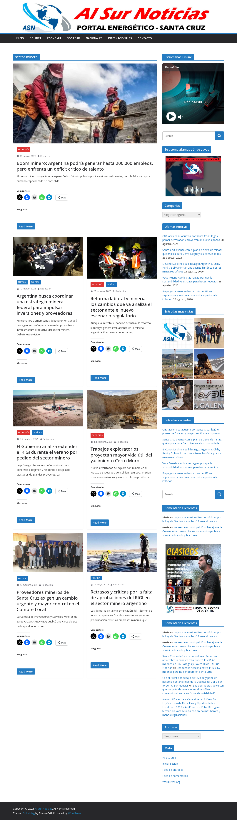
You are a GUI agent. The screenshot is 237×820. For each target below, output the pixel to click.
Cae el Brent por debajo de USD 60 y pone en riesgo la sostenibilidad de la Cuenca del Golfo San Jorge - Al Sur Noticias (192, 681)
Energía (22, 282)
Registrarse (169, 757)
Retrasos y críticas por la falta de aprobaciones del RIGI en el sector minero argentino (122, 597)
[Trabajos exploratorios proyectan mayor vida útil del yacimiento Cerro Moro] (122, 409)
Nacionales (94, 38)
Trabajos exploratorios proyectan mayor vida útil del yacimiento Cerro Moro (121, 454)
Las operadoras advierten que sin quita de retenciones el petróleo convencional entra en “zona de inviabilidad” (193, 689)
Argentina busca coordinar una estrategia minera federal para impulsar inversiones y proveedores (45, 304)
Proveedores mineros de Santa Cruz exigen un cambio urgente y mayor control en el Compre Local (48, 601)
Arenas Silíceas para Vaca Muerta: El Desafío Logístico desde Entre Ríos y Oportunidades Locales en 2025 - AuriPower (189, 703)
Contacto (145, 38)
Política (35, 38)
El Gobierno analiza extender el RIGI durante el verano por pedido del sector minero (47, 452)
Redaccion (45, 156)
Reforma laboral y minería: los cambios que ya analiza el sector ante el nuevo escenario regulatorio (121, 307)
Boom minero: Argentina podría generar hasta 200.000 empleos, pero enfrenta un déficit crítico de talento (85, 166)
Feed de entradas (172, 769)
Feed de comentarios (175, 776)
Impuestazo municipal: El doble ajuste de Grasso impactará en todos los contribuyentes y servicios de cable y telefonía (192, 531)
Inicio (20, 38)
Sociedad (73, 38)
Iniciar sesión (170, 763)
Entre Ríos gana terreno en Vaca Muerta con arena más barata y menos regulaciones (191, 711)
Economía (54, 38)
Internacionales (120, 38)
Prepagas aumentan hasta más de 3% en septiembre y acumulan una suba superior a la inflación (190, 295)
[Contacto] (177, 333)
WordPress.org (171, 782)
